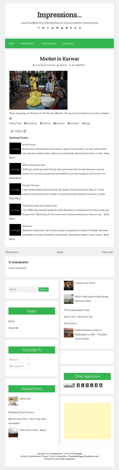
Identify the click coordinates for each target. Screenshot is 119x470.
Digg (87, 123)
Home (11, 43)
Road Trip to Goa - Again (33, 429)
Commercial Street (85, 282)
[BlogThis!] (19, 131)
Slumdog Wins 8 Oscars (21, 412)
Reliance (27, 225)
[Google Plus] (48, 27)
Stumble (74, 123)
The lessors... (71, 323)
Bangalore (68, 43)
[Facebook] (38, 27)
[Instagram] (57, 27)
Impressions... (59, 14)
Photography (27, 43)
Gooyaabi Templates (65, 459)
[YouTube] (62, 27)
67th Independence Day (77, 309)
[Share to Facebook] (24, 131)
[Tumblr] (71, 27)
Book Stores (28, 144)
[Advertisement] (87, 421)
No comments (78, 65)
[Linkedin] (53, 27)
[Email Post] (11, 130)
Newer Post (12, 252)
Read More (15, 177)
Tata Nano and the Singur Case (39, 205)
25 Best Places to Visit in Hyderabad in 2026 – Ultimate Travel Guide (91, 334)
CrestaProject (35, 456)
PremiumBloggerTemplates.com (83, 456)
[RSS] (75, 27)
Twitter (46, 123)
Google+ (60, 123)
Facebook (31, 123)
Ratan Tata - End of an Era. (78, 316)
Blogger (78, 453)
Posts (15, 359)
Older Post (107, 252)
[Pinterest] (67, 27)
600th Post (25, 398)
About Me (13, 327)
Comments (18, 366)
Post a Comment (17, 267)
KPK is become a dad (33, 164)
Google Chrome (30, 185)
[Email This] (16, 131)
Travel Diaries (48, 43)
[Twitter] (43, 27)
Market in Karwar (59, 58)
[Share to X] (22, 131)
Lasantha (62, 456)
